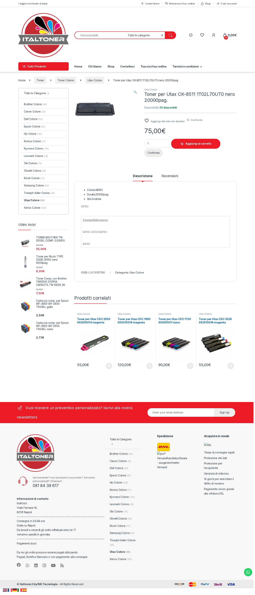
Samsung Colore (36, 185)
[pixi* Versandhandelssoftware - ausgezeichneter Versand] (172, 460)
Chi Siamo (95, 66)
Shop (208, 3)
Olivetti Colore (35, 170)
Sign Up (224, 412)
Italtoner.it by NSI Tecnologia (38, 584)
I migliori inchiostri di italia (32, 3)
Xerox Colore (35, 207)
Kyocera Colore (36, 148)
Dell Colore (33, 118)
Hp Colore (33, 133)
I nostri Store (152, 3)
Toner (40, 80)
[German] (15, 589)
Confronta (196, 119)
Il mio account (229, 3)
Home (78, 66)
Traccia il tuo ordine (154, 66)
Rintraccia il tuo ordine (182, 3)
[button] (135, 92)
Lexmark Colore (36, 155)
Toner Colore (66, 80)
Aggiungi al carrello (198, 143)
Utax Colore (95, 80)
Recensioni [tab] (169, 176)
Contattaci (127, 66)
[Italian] (19, 589)
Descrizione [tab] (142, 176)
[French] (10, 589)
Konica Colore (34, 141)
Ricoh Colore (34, 178)
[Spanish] (24, 589)
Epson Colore (34, 126)
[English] (5, 589)
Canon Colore (35, 111)
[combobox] (100, 35)
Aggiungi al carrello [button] (107, 366)
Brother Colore (35, 104)
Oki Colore (33, 163)
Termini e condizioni (185, 66)
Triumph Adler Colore (39, 192)
